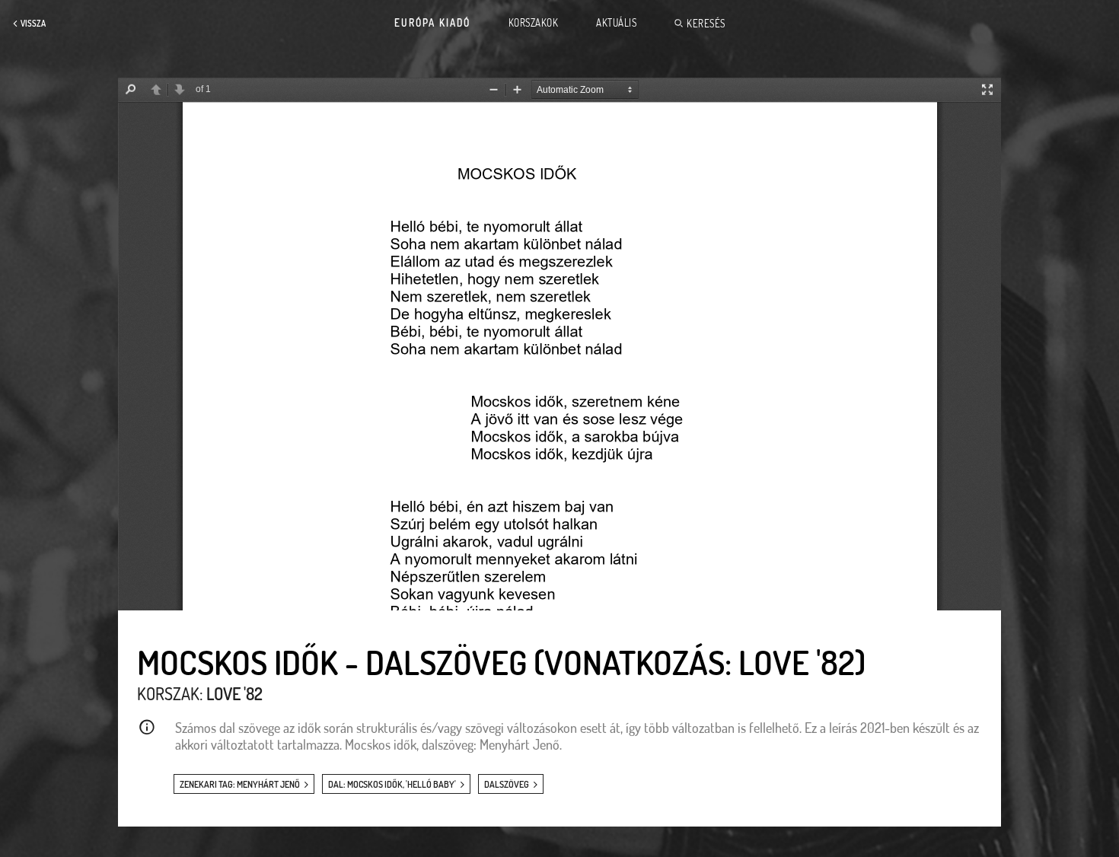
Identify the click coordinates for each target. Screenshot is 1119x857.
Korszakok (533, 23)
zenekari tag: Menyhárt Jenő (240, 784)
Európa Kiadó (432, 23)
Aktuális (616, 23)
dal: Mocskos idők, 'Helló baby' (392, 784)
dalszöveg (506, 784)
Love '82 (234, 693)
